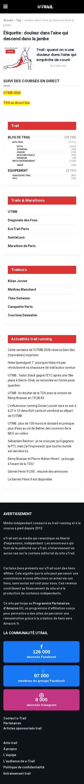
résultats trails (26, 155)
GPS (14, 179)
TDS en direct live (16, 103)
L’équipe (9, 755)
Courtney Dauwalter (23, 315)
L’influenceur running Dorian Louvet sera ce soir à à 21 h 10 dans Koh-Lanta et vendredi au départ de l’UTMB (42, 411)
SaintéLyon (16, 237)
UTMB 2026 (12, 93)
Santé (10, 51)
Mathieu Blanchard (22, 289)
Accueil (8, 20)
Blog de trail (19, 137)
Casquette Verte (20, 306)
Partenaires (12, 723)
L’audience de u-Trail (19, 761)
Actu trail (10, 743)
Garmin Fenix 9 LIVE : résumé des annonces (38, 471)
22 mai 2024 (59, 66)
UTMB (12, 211)
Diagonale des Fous (22, 220)
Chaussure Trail (21, 176)
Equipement (18, 170)
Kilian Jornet (17, 281)
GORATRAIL (22, 149)
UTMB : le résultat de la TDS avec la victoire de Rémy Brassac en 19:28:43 (39, 395)
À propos (10, 749)
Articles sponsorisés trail (22, 728)
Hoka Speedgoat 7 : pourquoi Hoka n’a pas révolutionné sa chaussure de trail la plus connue (41, 365)
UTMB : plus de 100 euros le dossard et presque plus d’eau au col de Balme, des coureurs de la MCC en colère (41, 428)
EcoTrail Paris (18, 229)
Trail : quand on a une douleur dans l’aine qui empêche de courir (56, 54)
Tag (18, 20)
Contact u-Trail (14, 718)
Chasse (21, 152)
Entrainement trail (17, 773)
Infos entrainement (23, 161)
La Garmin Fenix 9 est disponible (30, 479)
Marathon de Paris (22, 246)
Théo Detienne (19, 298)
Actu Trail (17, 142)
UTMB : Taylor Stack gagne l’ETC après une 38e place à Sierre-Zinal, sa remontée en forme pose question (41, 380)
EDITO (20, 147)
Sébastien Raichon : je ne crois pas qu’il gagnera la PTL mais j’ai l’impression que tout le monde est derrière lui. (41, 446)
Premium (22, 158)
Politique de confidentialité (23, 767)
